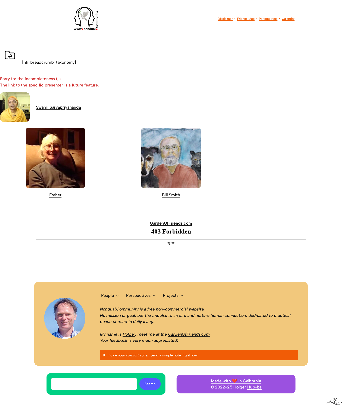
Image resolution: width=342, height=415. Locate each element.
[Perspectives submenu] (154, 295)
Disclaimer (225, 19)
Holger (129, 334)
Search (150, 384)
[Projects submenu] (182, 295)
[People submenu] (117, 295)
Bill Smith (171, 194)
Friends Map (246, 19)
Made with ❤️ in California (236, 380)
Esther (55, 194)
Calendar (288, 19)
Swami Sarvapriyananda (58, 107)
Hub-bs (254, 387)
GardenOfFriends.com (171, 223)
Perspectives (268, 19)
